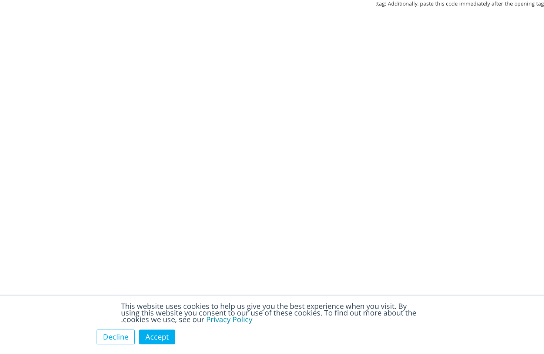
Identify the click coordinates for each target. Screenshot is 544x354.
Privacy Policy (229, 319)
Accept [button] (157, 337)
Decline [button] (115, 337)
